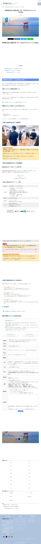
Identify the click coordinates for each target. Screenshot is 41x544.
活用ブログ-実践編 (33, 520)
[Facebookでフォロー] (36, 0)
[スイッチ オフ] (39, 3)
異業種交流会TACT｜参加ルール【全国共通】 (13, 70)
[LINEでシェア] (30, 39)
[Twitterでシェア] (11, 39)
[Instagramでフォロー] (38, 0)
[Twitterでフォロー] (37, 0)
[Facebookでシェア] (17, 39)
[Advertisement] (11, 54)
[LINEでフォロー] (25, 439)
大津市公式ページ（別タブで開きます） (10, 158)
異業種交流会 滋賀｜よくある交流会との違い (13, 68)
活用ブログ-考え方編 (33, 521)
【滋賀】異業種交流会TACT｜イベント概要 (13, 72)
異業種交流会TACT (22, 542)
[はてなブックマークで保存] (24, 39)
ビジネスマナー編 (33, 518)
